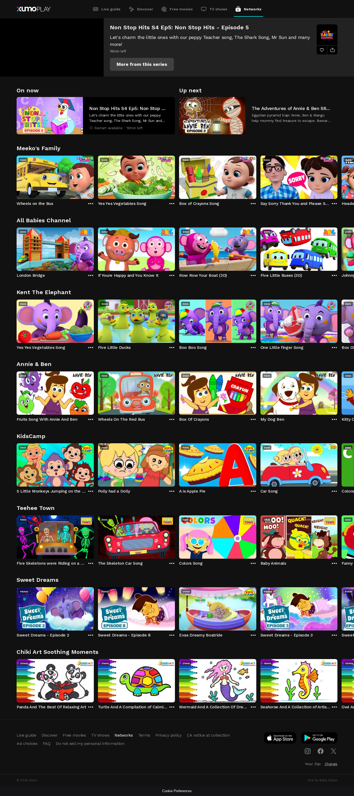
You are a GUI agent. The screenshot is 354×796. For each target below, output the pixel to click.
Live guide (111, 9)
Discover (145, 9)
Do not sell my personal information (90, 743)
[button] (142, 64)
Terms (144, 735)
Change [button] (331, 764)
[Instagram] (307, 751)
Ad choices (27, 743)
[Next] (337, 176)
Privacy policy (168, 735)
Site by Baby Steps (322, 780)
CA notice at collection (208, 735)
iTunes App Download (280, 739)
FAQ (47, 743)
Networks (252, 9)
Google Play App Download (319, 739)
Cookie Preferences (177, 791)
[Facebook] (320, 751)
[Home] (34, 9)
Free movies (181, 9)
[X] (333, 751)
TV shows (218, 9)
